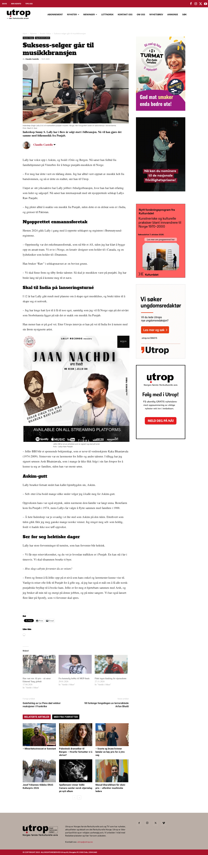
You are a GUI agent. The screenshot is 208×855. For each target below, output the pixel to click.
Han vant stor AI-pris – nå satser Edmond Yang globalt (37, 680)
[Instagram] (147, 823)
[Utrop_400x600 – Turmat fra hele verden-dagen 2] (160, 109)
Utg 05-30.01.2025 (42, 38)
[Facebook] (139, 823)
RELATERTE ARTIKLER (36, 716)
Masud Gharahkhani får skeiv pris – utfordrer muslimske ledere (110, 788)
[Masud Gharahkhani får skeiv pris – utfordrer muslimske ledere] (112, 770)
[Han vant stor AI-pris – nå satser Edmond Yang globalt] (39, 664)
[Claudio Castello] (29, 145)
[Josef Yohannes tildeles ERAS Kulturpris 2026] (39, 770)
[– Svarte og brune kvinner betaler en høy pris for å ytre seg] (112, 734)
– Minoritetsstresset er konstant (39, 748)
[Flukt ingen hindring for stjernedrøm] (111, 664)
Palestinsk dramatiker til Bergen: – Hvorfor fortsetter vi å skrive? (75, 751)
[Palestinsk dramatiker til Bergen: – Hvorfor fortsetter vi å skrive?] (75, 734)
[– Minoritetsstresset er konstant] (39, 734)
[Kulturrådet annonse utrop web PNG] (160, 276)
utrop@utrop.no (85, 842)
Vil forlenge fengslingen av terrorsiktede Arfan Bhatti (106, 705)
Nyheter (33, 33)
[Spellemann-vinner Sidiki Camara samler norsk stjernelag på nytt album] (75, 770)
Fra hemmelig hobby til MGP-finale (74, 678)
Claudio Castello (32, 59)
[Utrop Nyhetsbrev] (160, 438)
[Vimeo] (164, 823)
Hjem (25, 33)
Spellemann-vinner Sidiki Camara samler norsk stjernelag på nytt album (75, 788)
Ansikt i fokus (45, 33)
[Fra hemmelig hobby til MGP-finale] (75, 664)
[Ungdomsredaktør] (160, 357)
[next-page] (79, 797)
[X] (155, 823)
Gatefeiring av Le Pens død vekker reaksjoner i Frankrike (42, 705)
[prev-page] (74, 797)
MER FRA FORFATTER (66, 716)
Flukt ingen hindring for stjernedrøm (110, 678)
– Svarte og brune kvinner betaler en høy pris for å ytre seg (110, 751)
